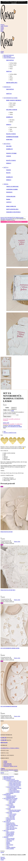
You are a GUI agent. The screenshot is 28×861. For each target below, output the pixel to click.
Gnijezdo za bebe (10, 839)
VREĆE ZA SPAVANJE (12, 186)
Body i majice (12, 801)
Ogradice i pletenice (10, 847)
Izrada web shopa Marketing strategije (9, 769)
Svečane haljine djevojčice (15, 781)
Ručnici (8, 842)
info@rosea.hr (4, 742)
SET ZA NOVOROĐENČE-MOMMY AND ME (10, 648)
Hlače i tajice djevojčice (11, 828)
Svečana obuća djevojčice (15, 785)
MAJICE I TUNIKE (11, 153)
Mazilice (8, 843)
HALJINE (8, 146)
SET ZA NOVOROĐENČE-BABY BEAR (9, 706)
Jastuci (7, 846)
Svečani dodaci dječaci (14, 790)
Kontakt (5, 762)
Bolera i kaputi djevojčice (15, 783)
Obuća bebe (12, 816)
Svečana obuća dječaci (14, 792)
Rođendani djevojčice (11, 795)
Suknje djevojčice (10, 826)
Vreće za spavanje (10, 838)
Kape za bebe (12, 815)
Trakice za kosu (12, 813)
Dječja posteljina (10, 848)
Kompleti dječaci (10, 834)
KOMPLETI (9, 149)
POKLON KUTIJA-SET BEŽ (7, 531)
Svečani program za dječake (12, 786)
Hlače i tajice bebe (10, 817)
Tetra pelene (9, 840)
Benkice (11, 803)
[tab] (4, 431)
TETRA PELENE (10, 196)
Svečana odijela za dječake (15, 788)
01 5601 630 (3, 737)
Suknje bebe (12, 807)
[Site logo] (8, 23)
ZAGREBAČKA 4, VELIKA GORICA (10, 748)
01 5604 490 (3, 740)
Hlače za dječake (10, 833)
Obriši (12, 410)
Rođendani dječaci (10, 797)
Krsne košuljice (9, 793)
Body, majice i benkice (11, 799)
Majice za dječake (10, 831)
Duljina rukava (7, 410)
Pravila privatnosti (7, 764)
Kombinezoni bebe (10, 819)
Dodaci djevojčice (10, 829)
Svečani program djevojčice (12, 780)
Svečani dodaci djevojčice (15, 784)
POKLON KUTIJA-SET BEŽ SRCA (8, 590)
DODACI (8, 163)
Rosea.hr (3, 217)
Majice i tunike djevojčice (12, 825)
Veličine (7, 407)
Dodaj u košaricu (7, 416)
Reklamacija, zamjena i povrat (10, 766)
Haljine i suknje (9, 804)
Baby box (8, 820)
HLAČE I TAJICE (11, 160)
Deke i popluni (9, 844)
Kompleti (21, 217)
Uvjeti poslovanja (7, 763)
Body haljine (12, 802)
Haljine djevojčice (10, 822)
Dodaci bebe (9, 812)
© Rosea (3, 768)
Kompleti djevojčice (10, 824)
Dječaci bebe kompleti (14, 811)
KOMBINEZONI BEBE (12, 136)
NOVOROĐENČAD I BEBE (12, 217)
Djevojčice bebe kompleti (6, 219)
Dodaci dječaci (9, 835)
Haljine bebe (12, 806)
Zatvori (2, 772)
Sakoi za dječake (13, 789)
